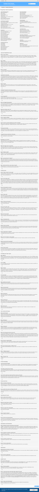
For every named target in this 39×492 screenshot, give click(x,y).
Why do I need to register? (4, 12)
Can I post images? (3, 45)
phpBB (10, 142)
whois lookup (19, 473)
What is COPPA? (3, 13)
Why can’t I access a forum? (4, 35)
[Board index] (2, 3)
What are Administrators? (23, 12)
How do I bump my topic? (4, 40)
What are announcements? (4, 47)
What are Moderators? (22, 13)
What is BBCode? (3, 43)
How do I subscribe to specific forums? (24, 37)
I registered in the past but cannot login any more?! (7, 16)
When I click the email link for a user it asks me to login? (7, 28)
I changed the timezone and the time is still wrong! (7, 24)
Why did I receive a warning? (4, 37)
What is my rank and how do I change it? (6, 27)
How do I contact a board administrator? (25, 46)
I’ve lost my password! (3, 17)
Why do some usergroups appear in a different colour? (26, 16)
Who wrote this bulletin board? (23, 44)
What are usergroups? (22, 14)
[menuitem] (5, 1)
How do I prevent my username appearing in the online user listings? (9, 22)
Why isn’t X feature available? (23, 45)
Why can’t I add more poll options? (5, 34)
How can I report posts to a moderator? (5, 38)
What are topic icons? (3, 49)
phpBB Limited (23, 461)
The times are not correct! (4, 23)
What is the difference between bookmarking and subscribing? (27, 35)
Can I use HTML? (3, 44)
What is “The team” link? (23, 18)
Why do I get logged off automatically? (5, 18)
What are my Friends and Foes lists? (24, 26)
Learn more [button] (3, 490)
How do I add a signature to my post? (5, 32)
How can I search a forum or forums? (24, 29)
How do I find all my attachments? (24, 41)
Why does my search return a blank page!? (25, 31)
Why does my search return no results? (25, 30)
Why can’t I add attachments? (4, 36)
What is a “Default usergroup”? (23, 17)
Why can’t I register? (3, 14)
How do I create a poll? (3, 33)
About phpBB (21, 462)
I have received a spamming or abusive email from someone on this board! (28, 23)
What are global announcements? (5, 46)
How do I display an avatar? (4, 26)
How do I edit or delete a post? (4, 31)
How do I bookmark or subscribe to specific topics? (26, 36)
